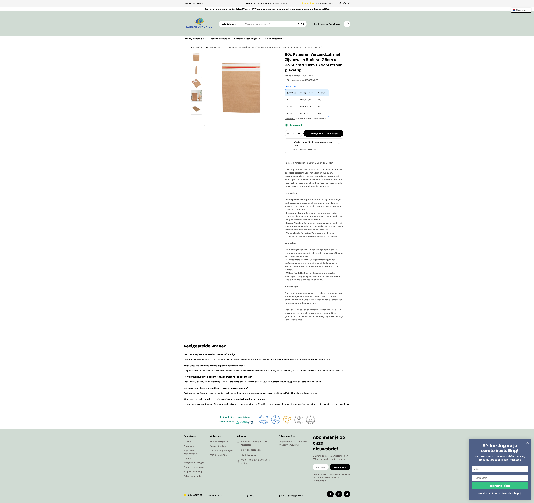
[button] (56, 477)
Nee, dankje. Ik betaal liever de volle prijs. (500, 493)
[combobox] (263, 24)
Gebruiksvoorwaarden (326, 477)
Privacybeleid (319, 481)
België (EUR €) (194, 495)
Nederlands (213, 495)
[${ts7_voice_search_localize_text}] (298, 24)
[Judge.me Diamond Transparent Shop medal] (275, 419)
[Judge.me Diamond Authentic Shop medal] (263, 419)
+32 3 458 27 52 (248, 455)
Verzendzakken (213, 47)
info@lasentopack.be (251, 450)
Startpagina (196, 47)
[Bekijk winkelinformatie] (339, 145)
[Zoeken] (302, 24)
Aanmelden (500, 486)
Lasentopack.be (295, 496)
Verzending (290, 118)
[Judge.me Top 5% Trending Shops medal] (310, 419)
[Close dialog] (527, 442)
